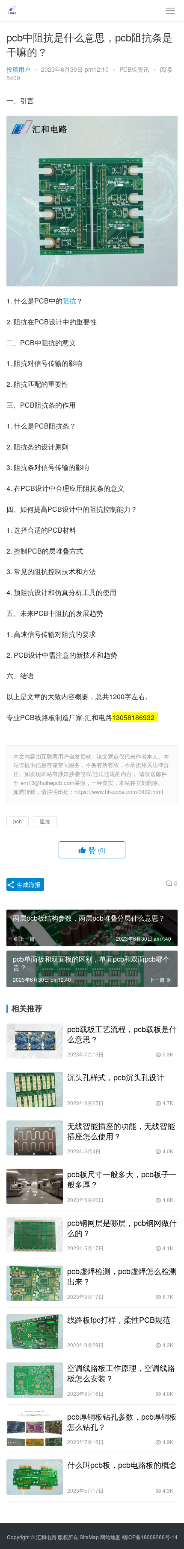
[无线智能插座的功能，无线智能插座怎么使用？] (34, 1138)
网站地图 (110, 1536)
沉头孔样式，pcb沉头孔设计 (115, 1077)
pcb (17, 821)
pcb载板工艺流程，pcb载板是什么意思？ (122, 1034)
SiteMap (89, 1536)
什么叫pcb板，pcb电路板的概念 (122, 1464)
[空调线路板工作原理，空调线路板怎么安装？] (34, 1380)
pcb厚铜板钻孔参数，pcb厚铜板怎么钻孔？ (122, 1421)
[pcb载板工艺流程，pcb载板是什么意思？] (34, 1041)
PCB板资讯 (134, 69)
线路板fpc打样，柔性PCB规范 (118, 1319)
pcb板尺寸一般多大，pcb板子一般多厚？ (122, 1179)
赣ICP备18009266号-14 (150, 1536)
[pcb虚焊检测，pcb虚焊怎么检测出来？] (34, 1283)
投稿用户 (18, 69)
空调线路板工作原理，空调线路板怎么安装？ (121, 1372)
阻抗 (69, 301)
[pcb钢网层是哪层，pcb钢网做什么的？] (34, 1235)
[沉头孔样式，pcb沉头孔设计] (34, 1089)
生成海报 (28, 884)
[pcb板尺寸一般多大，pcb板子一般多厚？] (34, 1186)
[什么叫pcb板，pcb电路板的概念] (34, 1477)
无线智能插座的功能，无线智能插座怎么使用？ (121, 1130)
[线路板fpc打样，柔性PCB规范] (34, 1332)
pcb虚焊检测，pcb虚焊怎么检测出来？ (122, 1276)
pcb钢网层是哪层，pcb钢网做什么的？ (122, 1227)
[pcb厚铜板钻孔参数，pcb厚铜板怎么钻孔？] (34, 1429)
